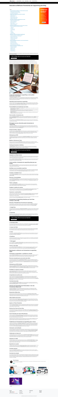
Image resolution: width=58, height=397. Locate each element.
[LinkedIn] (13, 363)
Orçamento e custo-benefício (13, 24)
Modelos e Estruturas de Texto (13, 16)
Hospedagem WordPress (27, 2)
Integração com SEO (12, 48)
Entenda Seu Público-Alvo (13, 41)
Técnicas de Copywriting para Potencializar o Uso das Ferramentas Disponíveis (19, 40)
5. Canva (11, 30)
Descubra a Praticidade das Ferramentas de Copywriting (16, 26)
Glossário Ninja (20, 392)
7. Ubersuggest (12, 32)
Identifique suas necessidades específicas (14, 20)
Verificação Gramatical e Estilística (14, 17)
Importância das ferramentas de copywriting (15, 11)
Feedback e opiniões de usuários (13, 23)
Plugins (18, 2)
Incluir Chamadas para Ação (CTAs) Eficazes (15, 44)
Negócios (23, 2)
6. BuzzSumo (11, 31)
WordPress (11, 2)
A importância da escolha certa (13, 38)
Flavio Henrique (16, 360)
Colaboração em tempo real (13, 47)
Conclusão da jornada (12, 39)
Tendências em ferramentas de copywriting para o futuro (16, 45)
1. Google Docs (12, 27)
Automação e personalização (13, 46)
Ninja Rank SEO (21, 391)
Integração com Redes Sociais (13, 18)
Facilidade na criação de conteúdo (14, 37)
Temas (13, 2)
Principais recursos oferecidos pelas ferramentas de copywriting (17, 14)
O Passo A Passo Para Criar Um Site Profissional (28, 374)
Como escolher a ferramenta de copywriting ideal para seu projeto (17, 19)
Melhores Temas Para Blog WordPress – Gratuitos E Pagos (42, 375)
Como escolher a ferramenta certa (14, 13)
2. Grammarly (11, 28)
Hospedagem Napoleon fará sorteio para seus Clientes (15, 386)
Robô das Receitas (21, 393)
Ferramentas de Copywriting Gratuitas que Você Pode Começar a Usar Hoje (18, 25)
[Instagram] (39, 391)
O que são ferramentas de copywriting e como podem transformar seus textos (19, 10)
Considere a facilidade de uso (13, 21)
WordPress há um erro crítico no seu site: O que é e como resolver (15, 375)
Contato (30, 391)
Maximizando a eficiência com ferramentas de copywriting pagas (17, 34)
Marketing (20, 2)
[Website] (14, 363)
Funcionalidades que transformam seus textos (15, 12)
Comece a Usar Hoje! (12, 33)
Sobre (30, 392)
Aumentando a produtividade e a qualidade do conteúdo (16, 35)
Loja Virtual (15, 2)
